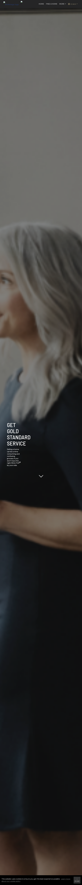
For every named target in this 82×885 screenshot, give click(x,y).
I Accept (77, 880)
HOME (41, 4)
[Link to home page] (12, 4)
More (62, 5)
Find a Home (51, 4)
